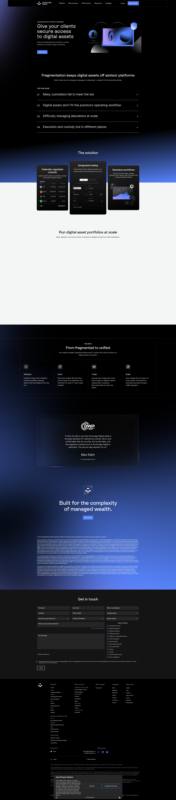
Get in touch (133, 5)
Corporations (78, 698)
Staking (52, 710)
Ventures (114, 697)
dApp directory (129, 695)
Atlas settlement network (56, 720)
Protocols (77, 696)
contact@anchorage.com (89, 751)
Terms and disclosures (132, 795)
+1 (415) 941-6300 (90, 759)
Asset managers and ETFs (81, 689)
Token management (55, 699)
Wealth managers (79, 692)
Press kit (114, 702)
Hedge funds (78, 705)
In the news (115, 700)
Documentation (129, 702)
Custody (52, 703)
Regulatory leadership (114, 691)
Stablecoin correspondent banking (59, 740)
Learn (127, 690)
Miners (76, 701)
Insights (128, 687)
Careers (114, 695)
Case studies (99, 687)
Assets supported (128, 699)
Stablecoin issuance (55, 737)
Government (77, 712)
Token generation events (56, 696)
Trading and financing (55, 692)
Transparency (54, 742)
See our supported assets (97, 628)
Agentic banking (54, 731)
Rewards (53, 712)
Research (128, 692)
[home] (44, 5)
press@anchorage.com (89, 753)
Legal (123, 795)
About (113, 687)
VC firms (77, 708)
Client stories (86, 5)
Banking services (54, 729)
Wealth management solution (57, 724)
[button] (62, 5)
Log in (123, 5)
